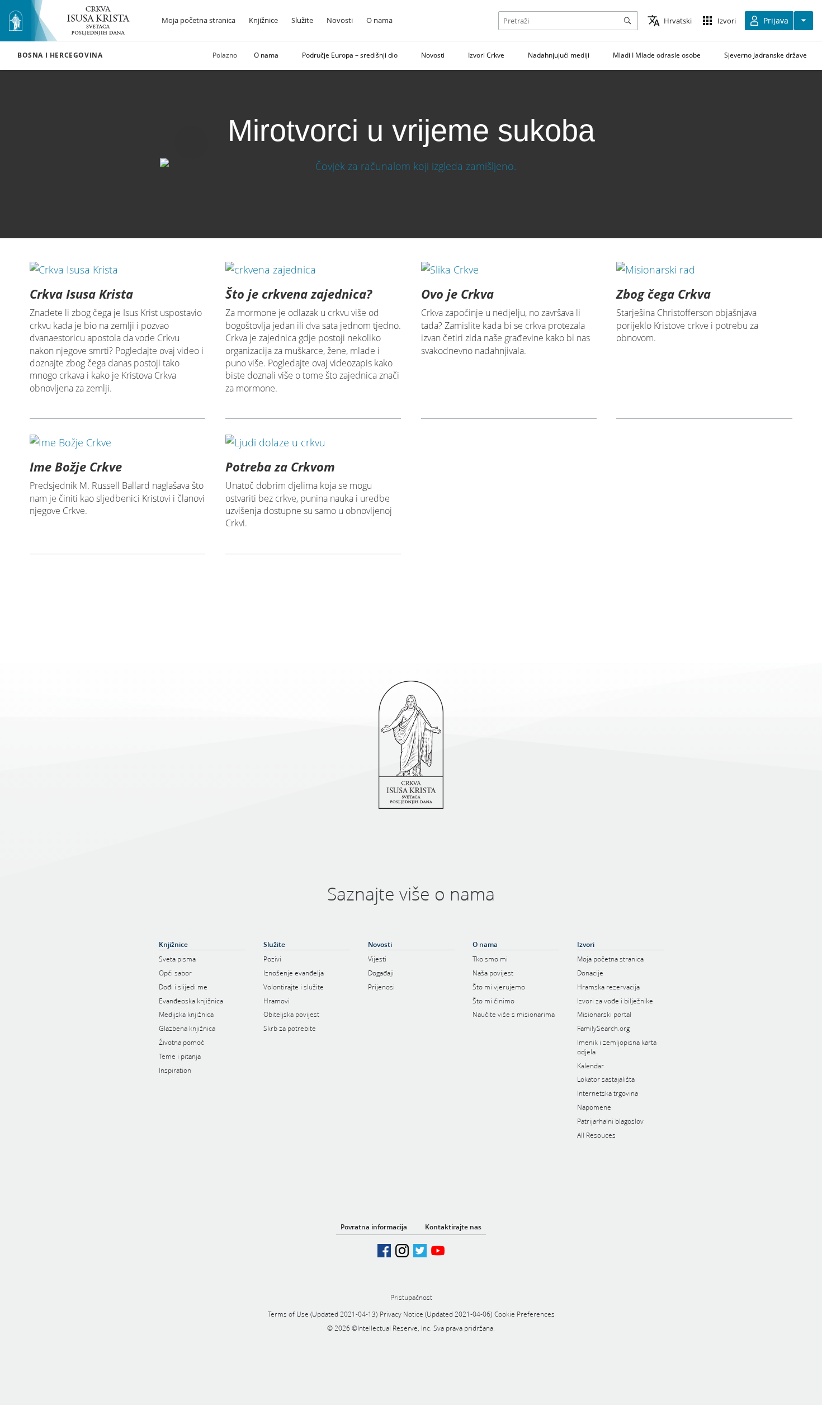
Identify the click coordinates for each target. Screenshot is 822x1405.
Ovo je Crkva (457, 293)
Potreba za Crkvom (280, 466)
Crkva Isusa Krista (81, 293)
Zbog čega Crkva (663, 293)
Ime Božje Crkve (76, 466)
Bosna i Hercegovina (59, 55)
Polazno (224, 55)
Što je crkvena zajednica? (298, 293)
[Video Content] (411, 166)
